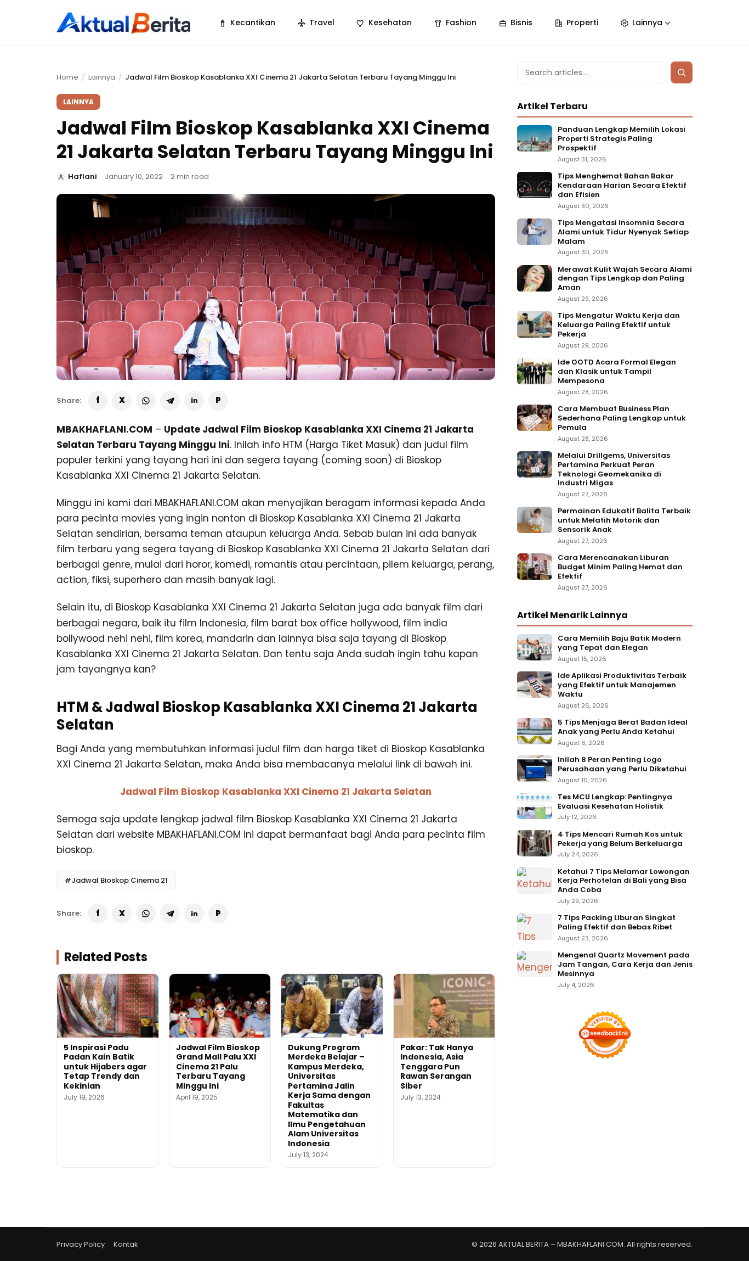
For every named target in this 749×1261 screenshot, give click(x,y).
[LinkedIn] (194, 401)
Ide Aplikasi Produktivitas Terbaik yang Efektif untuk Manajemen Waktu (622, 685)
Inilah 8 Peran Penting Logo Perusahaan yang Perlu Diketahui (622, 764)
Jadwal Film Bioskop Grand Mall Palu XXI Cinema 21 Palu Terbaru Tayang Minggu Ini (218, 1066)
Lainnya (101, 77)
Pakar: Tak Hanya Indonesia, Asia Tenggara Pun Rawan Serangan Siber (436, 1066)
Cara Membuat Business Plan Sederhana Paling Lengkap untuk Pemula (622, 419)
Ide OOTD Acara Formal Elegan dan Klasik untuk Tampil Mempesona (617, 372)
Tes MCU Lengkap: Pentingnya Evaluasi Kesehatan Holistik (615, 802)
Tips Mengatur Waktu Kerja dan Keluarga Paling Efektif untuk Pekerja (619, 325)
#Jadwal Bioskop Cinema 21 (116, 880)
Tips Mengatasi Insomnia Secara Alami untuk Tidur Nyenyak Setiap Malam (623, 232)
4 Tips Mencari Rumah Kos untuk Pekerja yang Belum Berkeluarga (620, 839)
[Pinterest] (218, 401)
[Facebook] (97, 401)
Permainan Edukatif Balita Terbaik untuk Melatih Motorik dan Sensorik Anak (624, 521)
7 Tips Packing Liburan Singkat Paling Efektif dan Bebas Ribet (617, 922)
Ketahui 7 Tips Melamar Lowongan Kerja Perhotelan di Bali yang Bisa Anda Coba (624, 881)
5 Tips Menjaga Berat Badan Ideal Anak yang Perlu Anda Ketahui (623, 727)
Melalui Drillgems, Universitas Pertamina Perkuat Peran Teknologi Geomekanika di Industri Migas (614, 470)
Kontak (126, 1244)
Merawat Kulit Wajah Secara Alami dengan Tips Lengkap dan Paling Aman (625, 279)
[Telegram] (170, 401)
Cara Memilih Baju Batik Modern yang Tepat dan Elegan (619, 643)
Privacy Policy (80, 1244)
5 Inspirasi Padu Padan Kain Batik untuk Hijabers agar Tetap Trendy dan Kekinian (105, 1066)
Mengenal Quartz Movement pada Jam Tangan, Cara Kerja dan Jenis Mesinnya (625, 965)
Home (67, 77)
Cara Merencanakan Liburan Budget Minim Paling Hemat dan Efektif (620, 567)
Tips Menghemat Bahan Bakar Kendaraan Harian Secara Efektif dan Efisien (622, 186)
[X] (122, 401)
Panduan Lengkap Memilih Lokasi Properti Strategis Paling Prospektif (621, 139)
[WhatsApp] (146, 401)
